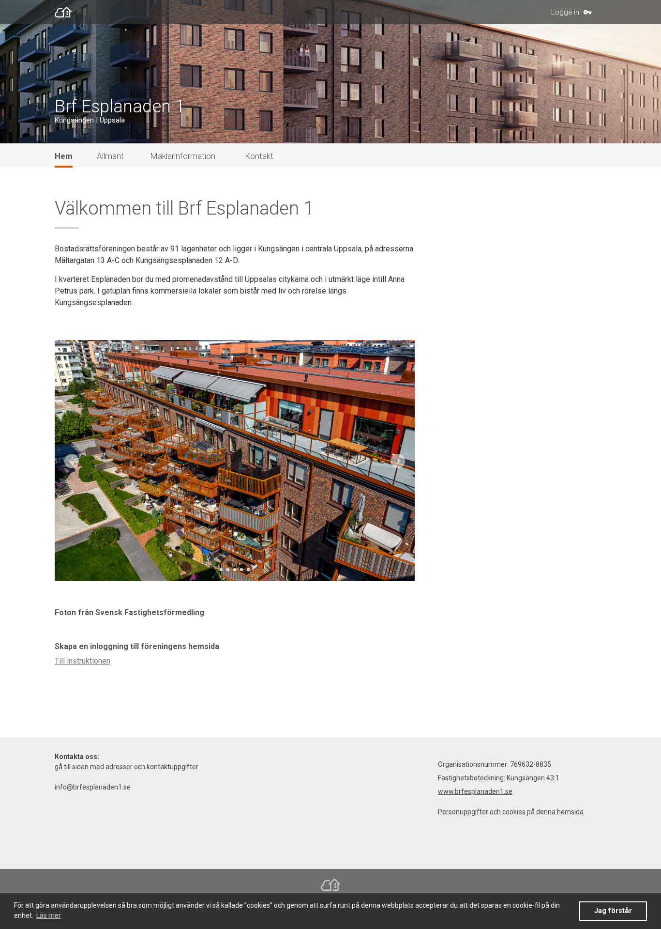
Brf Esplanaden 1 (120, 106)
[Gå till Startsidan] (65, 12)
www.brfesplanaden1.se (475, 791)
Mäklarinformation (182, 156)
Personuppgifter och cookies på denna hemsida (511, 812)
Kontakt (259, 156)
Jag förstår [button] (613, 911)
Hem (64, 156)
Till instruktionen (82, 661)
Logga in (565, 12)
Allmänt (110, 156)
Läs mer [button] (48, 915)
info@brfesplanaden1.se (93, 787)
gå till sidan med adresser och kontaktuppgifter (126, 767)
